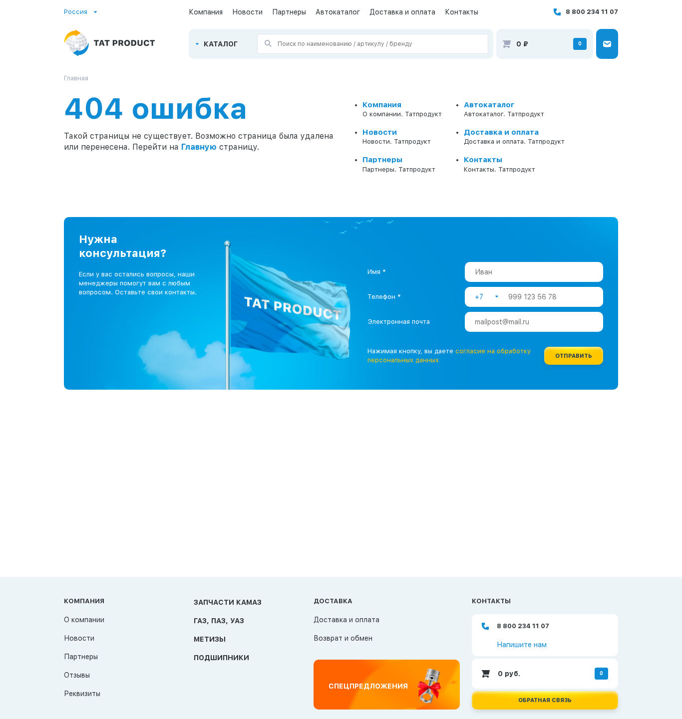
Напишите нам (522, 645)
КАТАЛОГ (221, 44)
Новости (247, 12)
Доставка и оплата (402, 12)
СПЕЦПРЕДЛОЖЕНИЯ (368, 686)
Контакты (461, 12)
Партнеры (289, 12)
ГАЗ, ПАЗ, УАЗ (219, 621)
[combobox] (80, 12)
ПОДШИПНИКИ (221, 658)
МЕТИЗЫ (210, 639)
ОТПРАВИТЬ (573, 356)
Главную (199, 147)
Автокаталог (338, 12)
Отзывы (77, 675)
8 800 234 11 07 (592, 11)
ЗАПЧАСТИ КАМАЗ (228, 602)
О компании (84, 620)
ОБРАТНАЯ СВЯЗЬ (545, 700)
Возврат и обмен (343, 638)
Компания (206, 12)
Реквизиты (82, 694)
